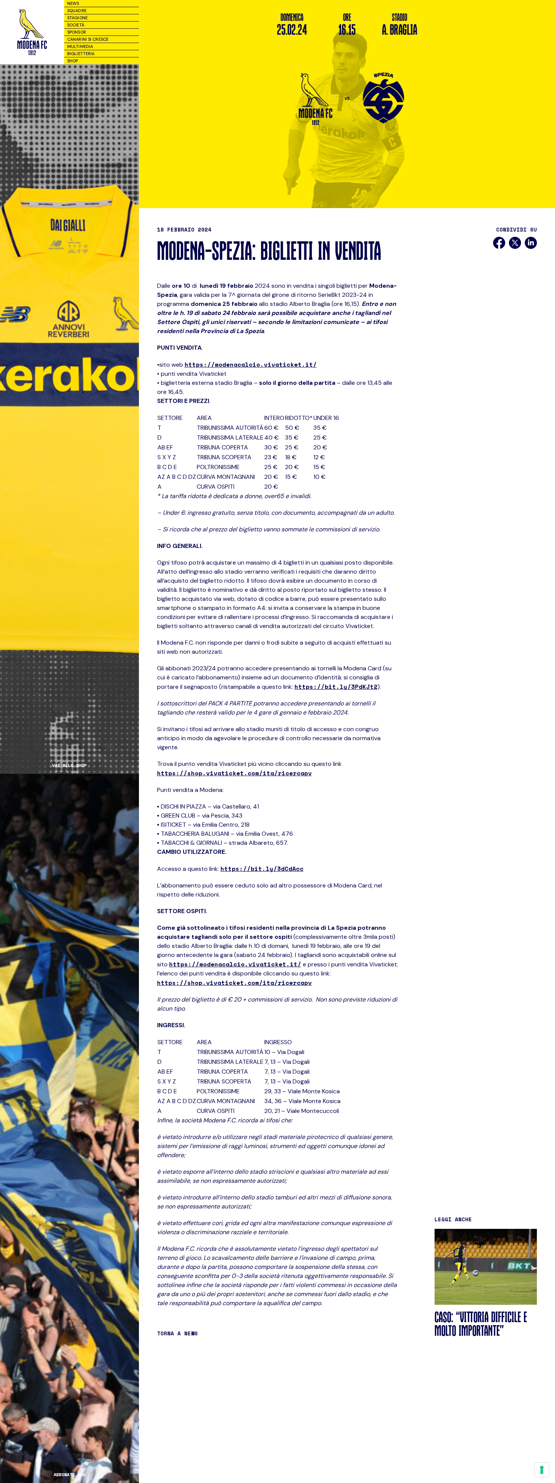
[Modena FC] (32, 32)
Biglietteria (80, 53)
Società (75, 25)
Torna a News (177, 1333)
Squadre (76, 10)
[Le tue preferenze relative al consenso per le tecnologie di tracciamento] (542, 1470)
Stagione (77, 17)
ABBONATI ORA (69, 1474)
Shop (72, 60)
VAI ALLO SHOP (69, 765)
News (73, 3)
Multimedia (80, 46)
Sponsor (76, 32)
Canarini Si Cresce (87, 39)
